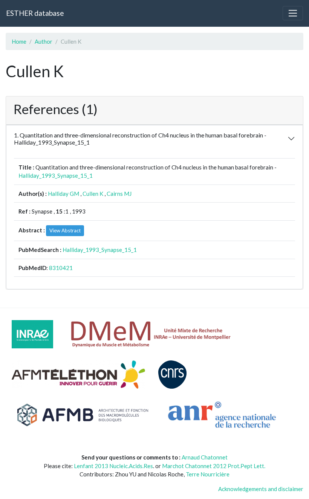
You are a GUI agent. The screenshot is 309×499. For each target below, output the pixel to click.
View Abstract (65, 230)
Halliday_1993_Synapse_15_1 (55, 175)
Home (19, 41)
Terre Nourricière (207, 474)
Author (43, 41)
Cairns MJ (119, 193)
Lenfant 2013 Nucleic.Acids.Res (113, 465)
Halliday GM (63, 193)
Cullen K (93, 193)
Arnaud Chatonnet (205, 457)
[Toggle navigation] (293, 13)
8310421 (61, 267)
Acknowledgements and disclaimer (260, 488)
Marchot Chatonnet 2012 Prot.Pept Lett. (213, 465)
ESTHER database (35, 13)
